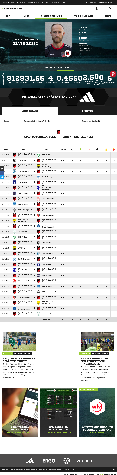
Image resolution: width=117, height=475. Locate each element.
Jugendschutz (43, 469)
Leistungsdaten (30, 111)
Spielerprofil (65, 67)
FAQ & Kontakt (55, 2)
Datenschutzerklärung (16, 469)
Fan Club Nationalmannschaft (35, 2)
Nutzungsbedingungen (30, 469)
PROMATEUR (6, 2)
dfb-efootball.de (21, 2)
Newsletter (64, 2)
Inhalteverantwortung (55, 469)
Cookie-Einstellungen (68, 469)
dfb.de (13, 2)
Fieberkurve (86, 111)
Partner (47, 2)
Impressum (5, 469)
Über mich (50, 67)
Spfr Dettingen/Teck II (26, 39)
